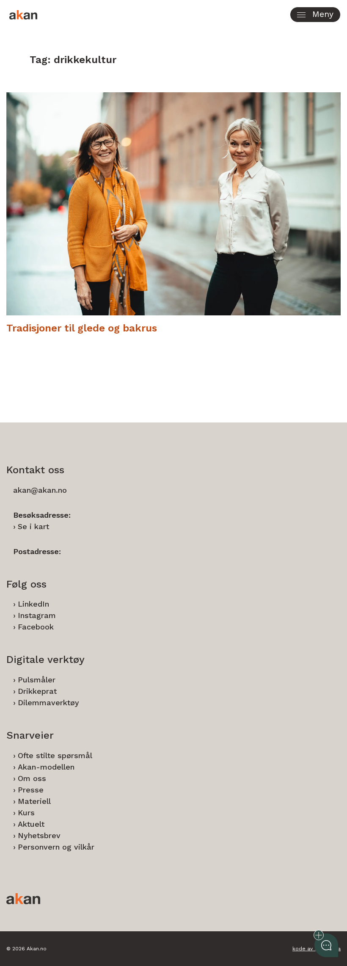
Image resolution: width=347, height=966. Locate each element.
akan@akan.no (40, 490)
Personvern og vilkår (56, 846)
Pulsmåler (36, 679)
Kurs (26, 812)
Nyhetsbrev (39, 835)
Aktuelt (31, 824)
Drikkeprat (37, 691)
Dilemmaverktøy (48, 702)
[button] (315, 14)
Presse (31, 789)
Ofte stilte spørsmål (55, 755)
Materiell (34, 801)
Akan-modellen (46, 766)
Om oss (32, 778)
